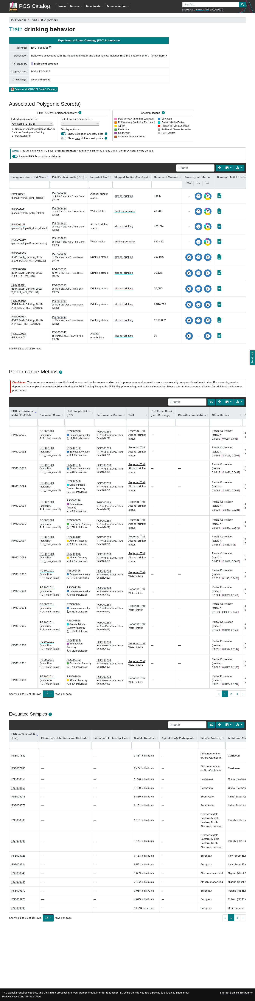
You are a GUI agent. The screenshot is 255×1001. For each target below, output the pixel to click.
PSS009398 (74, 431)
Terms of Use (33, 996)
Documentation (117, 6)
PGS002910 (18, 269)
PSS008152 (74, 659)
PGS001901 (18, 194)
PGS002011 (18, 209)
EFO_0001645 (216, 9)
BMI (207, 9)
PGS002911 (18, 284)
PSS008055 (74, 520)
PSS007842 (74, 537)
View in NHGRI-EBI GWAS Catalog (35, 89)
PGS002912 (18, 300)
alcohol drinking (40, 79)
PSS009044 (18, 881)
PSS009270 (74, 587)
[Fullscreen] (219, 168)
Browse (75, 6)
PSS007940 (74, 676)
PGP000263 (59, 192)
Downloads (93, 6)
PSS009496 (74, 570)
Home (62, 6)
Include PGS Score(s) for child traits (40, 156)
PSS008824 (74, 604)
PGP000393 (59, 253)
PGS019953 (18, 333)
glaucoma (200, 9)
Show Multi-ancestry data (85, 138)
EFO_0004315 (40, 47)
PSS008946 (74, 553)
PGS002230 (18, 239)
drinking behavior (125, 211)
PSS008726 (74, 464)
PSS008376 (74, 639)
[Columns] (228, 168)
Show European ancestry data (85, 133)
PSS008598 (74, 620)
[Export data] (239, 168)
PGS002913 (18, 316)
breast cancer (188, 9)
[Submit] (242, 4)
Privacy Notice (10, 996)
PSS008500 (74, 481)
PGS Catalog (19, 19)
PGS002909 (18, 253)
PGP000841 (59, 332)
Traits (33, 19)
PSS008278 (74, 500)
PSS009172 (74, 448)
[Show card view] (211, 402)
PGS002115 (18, 224)
